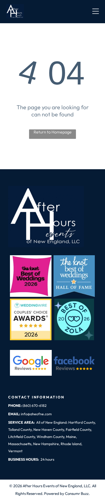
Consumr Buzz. (77, 493)
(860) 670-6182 (34, 405)
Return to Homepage (53, 132)
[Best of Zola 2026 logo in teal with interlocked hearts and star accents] (74, 319)
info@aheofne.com (36, 414)
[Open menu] (95, 11)
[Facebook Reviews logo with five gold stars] (74, 363)
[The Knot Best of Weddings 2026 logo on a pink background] (30, 276)
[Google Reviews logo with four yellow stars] (30, 363)
